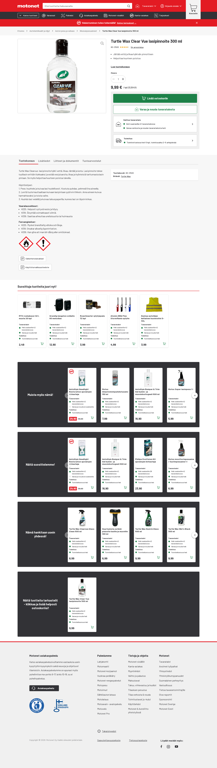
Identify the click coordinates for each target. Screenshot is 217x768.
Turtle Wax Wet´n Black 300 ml (179, 530)
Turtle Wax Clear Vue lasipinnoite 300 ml (79, 600)
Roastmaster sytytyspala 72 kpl (92, 317)
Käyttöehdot (134, 704)
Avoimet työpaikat (168, 666)
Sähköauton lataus (106, 694)
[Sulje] (197, 23)
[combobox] (84, 6)
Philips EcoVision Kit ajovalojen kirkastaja (145, 460)
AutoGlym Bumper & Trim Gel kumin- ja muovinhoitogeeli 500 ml (147, 391)
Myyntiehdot (134, 671)
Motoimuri (102, 690)
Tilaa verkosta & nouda (139, 694)
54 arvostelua (137, 47)
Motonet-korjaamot (107, 671)
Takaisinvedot (109, 731)
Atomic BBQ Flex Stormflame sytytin (120, 317)
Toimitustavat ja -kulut (139, 699)
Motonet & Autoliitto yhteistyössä (138, 710)
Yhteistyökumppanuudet (171, 675)
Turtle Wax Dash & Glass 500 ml (147, 530)
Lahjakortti (102, 661)
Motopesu (102, 685)
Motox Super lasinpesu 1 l (180, 389)
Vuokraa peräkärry (106, 675)
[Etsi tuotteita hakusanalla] (129, 6)
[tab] (48, 15)
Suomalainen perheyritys (171, 680)
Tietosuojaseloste (138, 740)
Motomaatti (103, 666)
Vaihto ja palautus (137, 675)
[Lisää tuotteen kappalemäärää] (122, 79)
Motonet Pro (103, 713)
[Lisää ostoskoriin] (42, 344)
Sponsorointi (165, 699)
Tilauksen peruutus (137, 690)
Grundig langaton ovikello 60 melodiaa (62, 317)
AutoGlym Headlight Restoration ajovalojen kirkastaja (80, 391)
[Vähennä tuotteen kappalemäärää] (113, 79)
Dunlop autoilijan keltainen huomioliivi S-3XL (152, 318)
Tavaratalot (165, 661)
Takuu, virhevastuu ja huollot (142, 685)
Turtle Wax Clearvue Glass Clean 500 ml (81, 530)
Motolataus (102, 699)
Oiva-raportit (165, 694)
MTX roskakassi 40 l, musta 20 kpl (29, 317)
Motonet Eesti (166, 708)
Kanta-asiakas (135, 666)
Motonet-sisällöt (136, 661)
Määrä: (114, 73)
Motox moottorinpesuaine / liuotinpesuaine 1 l (181, 460)
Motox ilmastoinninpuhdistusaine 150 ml (115, 391)
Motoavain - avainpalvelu (109, 704)
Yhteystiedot (165, 671)
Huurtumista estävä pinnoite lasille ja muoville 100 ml (115, 531)
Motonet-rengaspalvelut (109, 680)
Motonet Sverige (167, 704)
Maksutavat (134, 680)
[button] (195, 395)
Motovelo (102, 708)
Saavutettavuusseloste (108, 740)
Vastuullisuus (165, 685)
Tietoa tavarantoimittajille (172, 690)
